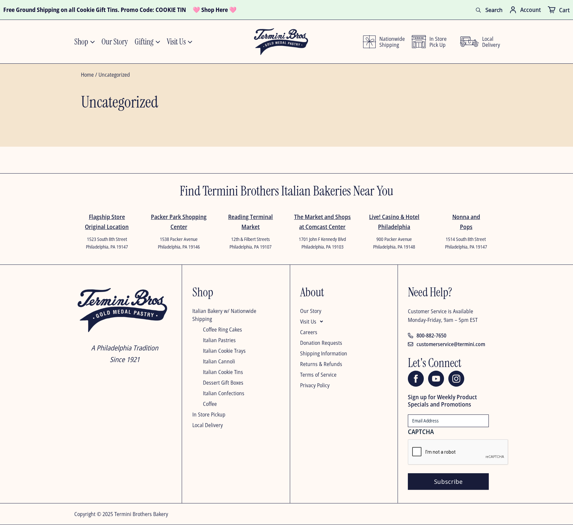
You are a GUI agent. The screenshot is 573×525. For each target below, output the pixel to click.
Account (530, 10)
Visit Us (308, 321)
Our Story (310, 311)
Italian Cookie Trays (224, 350)
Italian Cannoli (219, 361)
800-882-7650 (431, 335)
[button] (340, 323)
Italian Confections (223, 393)
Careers (308, 332)
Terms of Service (318, 374)
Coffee (210, 404)
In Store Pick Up (438, 41)
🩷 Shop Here (210, 10)
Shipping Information (323, 353)
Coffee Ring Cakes (222, 329)
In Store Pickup (208, 414)
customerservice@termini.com (450, 344)
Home (87, 74)
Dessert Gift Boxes (223, 382)
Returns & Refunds (321, 364)
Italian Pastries (219, 340)
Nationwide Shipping (390, 41)
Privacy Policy (315, 385)
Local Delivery (207, 425)
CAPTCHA (421, 431)
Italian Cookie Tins (223, 372)
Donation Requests (321, 342)
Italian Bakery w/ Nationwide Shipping (224, 315)
